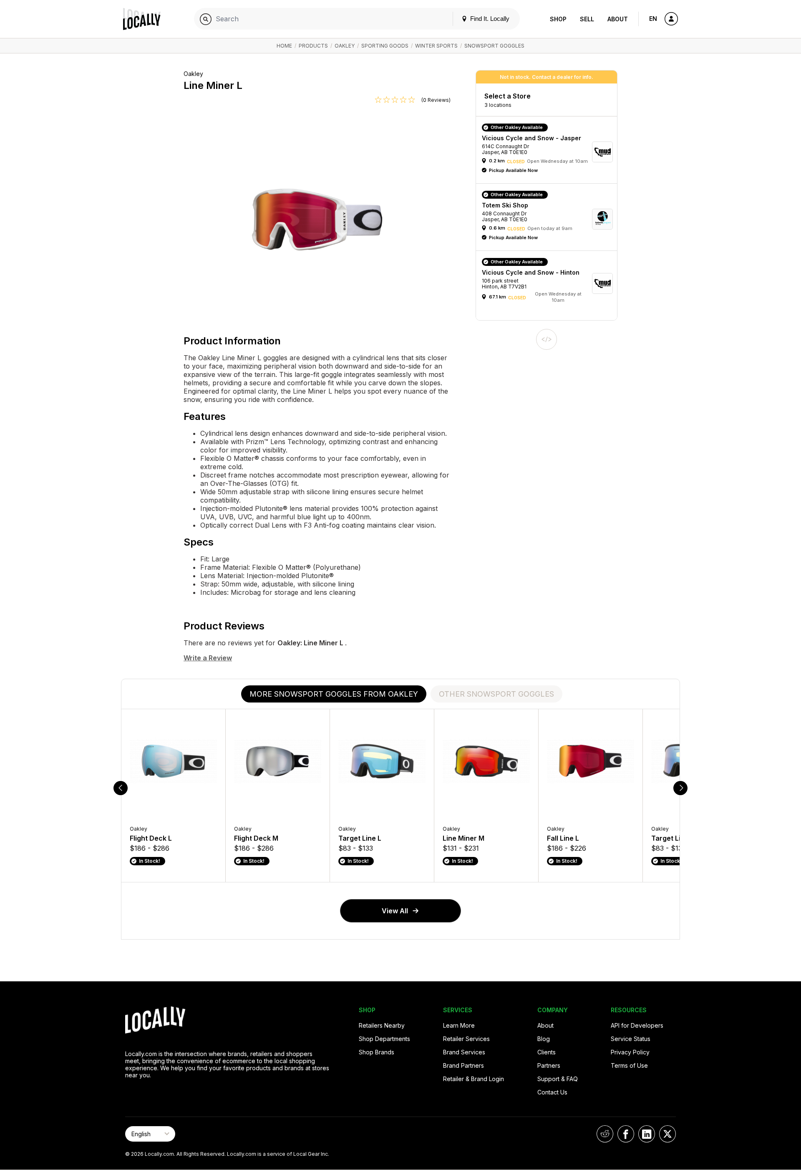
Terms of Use (629, 1065)
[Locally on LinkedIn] (646, 1133)
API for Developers (637, 1025)
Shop (558, 19)
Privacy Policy (630, 1052)
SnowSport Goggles (494, 46)
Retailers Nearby (382, 1025)
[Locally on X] (667, 1133)
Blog (543, 1038)
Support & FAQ (557, 1078)
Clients (546, 1052)
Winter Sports (436, 46)
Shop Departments (384, 1038)
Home (284, 46)
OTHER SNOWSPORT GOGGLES (496, 694)
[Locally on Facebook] (625, 1133)
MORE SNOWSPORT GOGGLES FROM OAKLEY (333, 694)
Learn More (459, 1025)
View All (395, 911)
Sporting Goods (384, 46)
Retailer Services (466, 1038)
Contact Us (552, 1092)
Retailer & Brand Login (473, 1078)
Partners (548, 1065)
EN (653, 18)
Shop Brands (376, 1052)
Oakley (345, 46)
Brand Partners (463, 1065)
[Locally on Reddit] (605, 1133)
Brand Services (464, 1052)
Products (313, 46)
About (617, 19)
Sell (587, 19)
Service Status (630, 1038)
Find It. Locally (489, 18)
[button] (549, 152)
